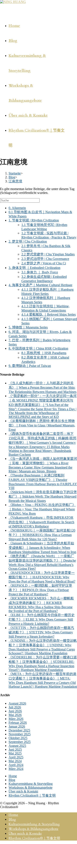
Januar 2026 (17, 726)
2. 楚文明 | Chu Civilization (28, 241)
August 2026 (17, 703)
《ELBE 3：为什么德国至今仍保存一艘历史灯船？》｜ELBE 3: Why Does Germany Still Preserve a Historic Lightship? (42, 619)
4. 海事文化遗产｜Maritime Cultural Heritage (40, 285)
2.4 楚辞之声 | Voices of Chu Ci (43, 263)
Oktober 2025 (18, 738)
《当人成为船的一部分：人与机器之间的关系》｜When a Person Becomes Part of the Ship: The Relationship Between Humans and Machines (42, 387)
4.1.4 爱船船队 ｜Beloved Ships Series (48, 314)
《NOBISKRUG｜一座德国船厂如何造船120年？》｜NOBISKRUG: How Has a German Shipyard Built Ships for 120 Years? (42, 535)
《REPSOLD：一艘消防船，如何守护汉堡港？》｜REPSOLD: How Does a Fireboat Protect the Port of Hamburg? (40, 590)
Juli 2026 (15, 707)
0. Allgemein (17, 208)
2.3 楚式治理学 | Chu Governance (45, 259)
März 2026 (16, 719)
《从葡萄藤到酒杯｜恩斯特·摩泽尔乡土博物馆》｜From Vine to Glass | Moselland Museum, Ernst (42, 425)
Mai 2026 (15, 715)
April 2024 (16, 765)
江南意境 (15, 181)
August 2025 (17, 745)
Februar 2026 (18, 722)
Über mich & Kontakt (23, 791)
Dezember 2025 (19, 730)
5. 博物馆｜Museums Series (28, 327)
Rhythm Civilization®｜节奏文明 (32, 795)
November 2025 (20, 734)
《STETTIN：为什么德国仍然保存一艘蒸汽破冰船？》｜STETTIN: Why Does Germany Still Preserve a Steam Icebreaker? (41, 632)
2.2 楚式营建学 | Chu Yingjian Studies (48, 254)
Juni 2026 (15, 711)
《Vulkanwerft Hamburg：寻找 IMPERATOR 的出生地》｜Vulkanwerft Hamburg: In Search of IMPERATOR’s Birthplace (41, 522)
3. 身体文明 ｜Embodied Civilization (34, 268)
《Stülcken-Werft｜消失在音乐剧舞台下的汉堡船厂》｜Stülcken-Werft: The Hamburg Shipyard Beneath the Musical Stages (43, 496)
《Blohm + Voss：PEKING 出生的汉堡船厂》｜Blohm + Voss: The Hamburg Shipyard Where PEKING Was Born (42, 509)
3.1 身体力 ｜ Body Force (39, 272)
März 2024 (16, 769)
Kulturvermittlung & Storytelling (31, 783)
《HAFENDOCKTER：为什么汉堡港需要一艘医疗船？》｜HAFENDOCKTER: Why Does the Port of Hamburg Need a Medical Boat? (42, 577)
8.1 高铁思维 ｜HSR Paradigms (43, 353)
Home (13, 776)
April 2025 (16, 757)
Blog (12, 780)
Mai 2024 (15, 761)
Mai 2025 (15, 753)
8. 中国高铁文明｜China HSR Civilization (38, 348)
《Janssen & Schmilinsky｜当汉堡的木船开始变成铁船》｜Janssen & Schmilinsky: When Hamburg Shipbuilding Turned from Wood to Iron (42, 547)
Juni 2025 (15, 749)
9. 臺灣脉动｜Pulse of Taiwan (30, 366)
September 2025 (20, 742)
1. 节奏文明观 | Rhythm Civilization (34, 220)
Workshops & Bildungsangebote (30, 787)
